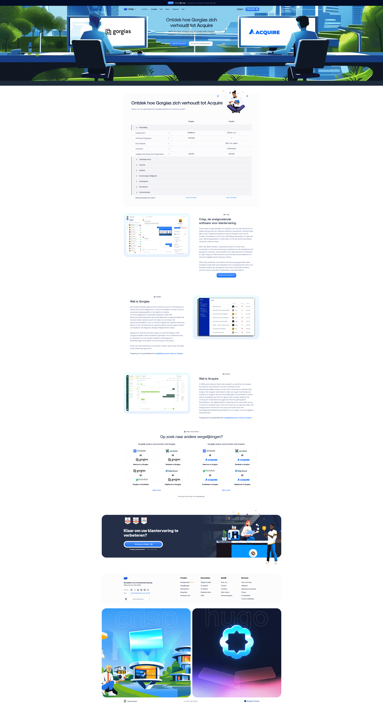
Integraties (175, 9)
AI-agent (154, 9)
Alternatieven (184, 589)
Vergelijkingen (184, 585)
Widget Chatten (206, 582)
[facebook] (131, 590)
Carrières (224, 589)
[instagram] (141, 590)
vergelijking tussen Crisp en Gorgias (169, 353)
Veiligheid (244, 585)
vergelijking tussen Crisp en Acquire (238, 418)
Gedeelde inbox (206, 592)
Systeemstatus (132, 701)
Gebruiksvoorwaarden (248, 589)
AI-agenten (204, 585)
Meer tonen (157, 490)
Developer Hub (185, 595)
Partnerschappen (226, 595)
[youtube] (138, 590)
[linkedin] (145, 590)
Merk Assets (225, 592)
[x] (135, 590)
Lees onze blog (246, 582)
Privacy (243, 592)
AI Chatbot (204, 589)
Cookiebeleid (245, 595)
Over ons (224, 582)
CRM (202, 595)
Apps (161, 9)
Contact (223, 585)
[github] (148, 590)
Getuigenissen (186, 582)
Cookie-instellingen (247, 599)
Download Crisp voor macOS (141, 593)
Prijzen (167, 9)
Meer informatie (191, 197)
